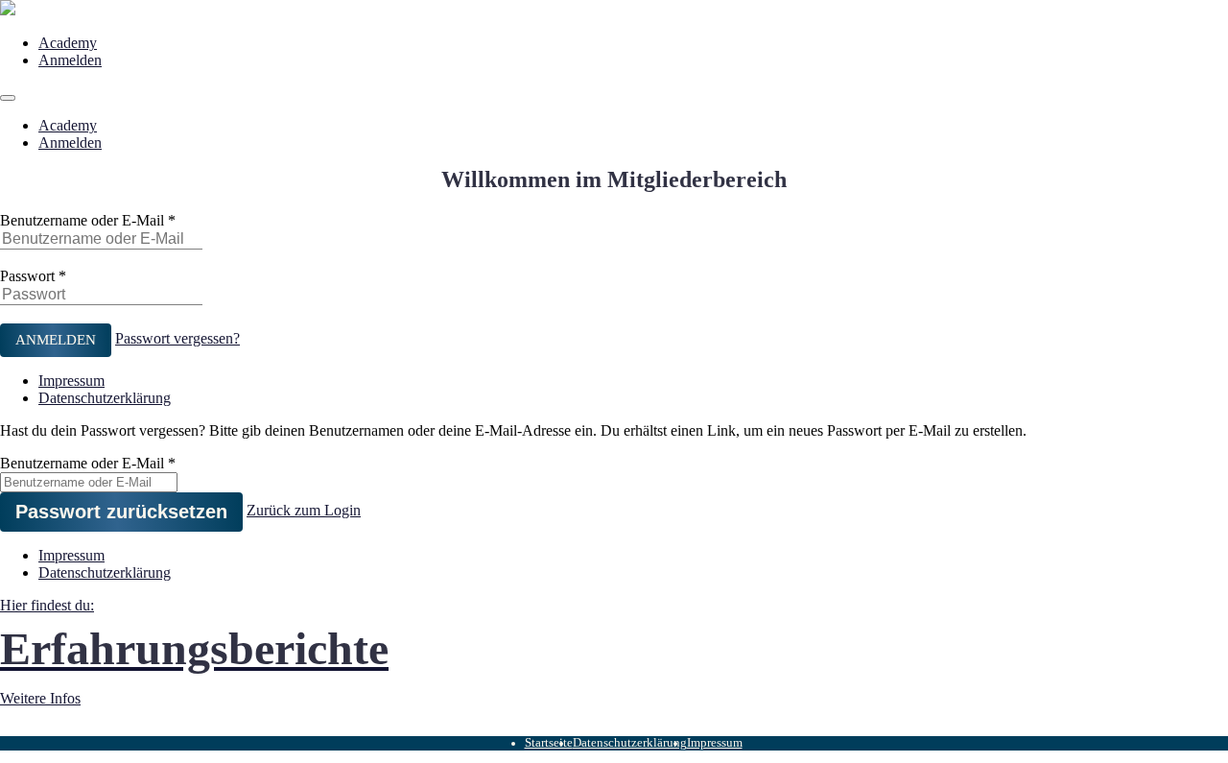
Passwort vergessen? (177, 338)
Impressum (71, 380)
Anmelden (70, 60)
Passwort (27, 276)
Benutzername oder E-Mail (82, 220)
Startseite (549, 743)
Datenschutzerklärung (104, 398)
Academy (67, 43)
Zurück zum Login (304, 510)
